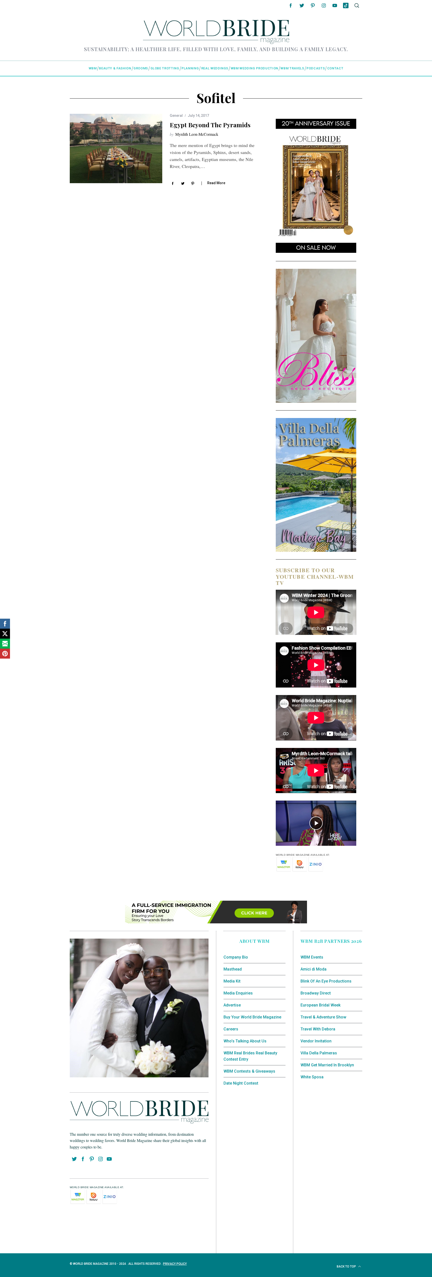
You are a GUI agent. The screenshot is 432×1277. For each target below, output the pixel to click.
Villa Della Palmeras (318, 1053)
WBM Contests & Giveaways (249, 1071)
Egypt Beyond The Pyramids (210, 125)
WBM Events (311, 957)
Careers (231, 1029)
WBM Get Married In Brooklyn (327, 1065)
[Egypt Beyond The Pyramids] (116, 148)
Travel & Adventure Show (323, 1017)
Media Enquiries (238, 993)
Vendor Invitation (316, 1041)
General (176, 116)
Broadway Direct (315, 993)
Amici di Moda (313, 969)
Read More (216, 183)
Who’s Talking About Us (245, 1041)
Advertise (232, 1005)
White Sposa (312, 1077)
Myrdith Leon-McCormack (196, 134)
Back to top (347, 1266)
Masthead (233, 969)
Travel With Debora (317, 1029)
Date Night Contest (241, 1083)
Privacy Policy (175, 1264)
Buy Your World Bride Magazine (252, 1017)
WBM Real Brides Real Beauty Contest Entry (250, 1056)
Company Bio (236, 957)
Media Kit (232, 981)
